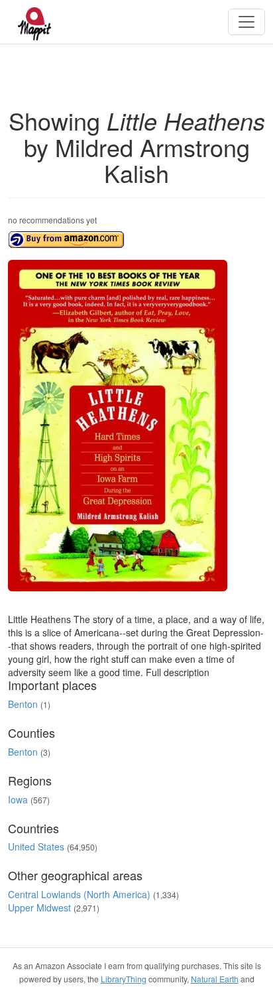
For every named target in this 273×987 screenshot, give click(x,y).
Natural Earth (215, 978)
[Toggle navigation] (246, 22)
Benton (23, 704)
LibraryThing (123, 978)
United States (36, 846)
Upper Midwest (39, 907)
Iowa (18, 799)
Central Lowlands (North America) (79, 894)
